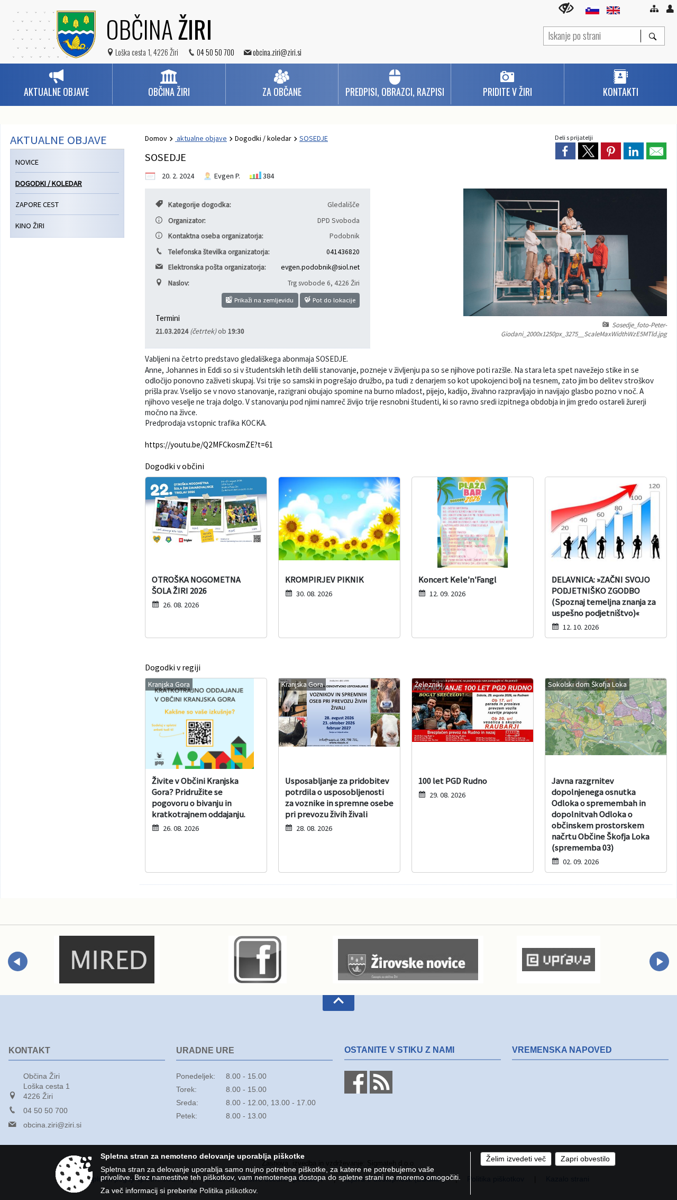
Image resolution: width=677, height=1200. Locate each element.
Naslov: (178, 283)
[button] (18, 961)
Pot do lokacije (333, 300)
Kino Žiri (29, 225)
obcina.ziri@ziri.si (277, 52)
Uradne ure (205, 1050)
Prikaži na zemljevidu (263, 300)
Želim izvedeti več (516, 1159)
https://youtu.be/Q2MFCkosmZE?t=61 (209, 445)
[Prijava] (670, 8)
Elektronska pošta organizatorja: (217, 267)
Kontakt (29, 1050)
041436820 (343, 251)
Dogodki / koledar (263, 138)
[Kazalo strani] (654, 8)
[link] (565, 150)
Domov (156, 138)
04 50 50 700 (215, 52)
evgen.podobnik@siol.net (320, 267)
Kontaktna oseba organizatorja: (215, 235)
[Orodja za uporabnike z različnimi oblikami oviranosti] (566, 8)
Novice (27, 162)
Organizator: (187, 220)
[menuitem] (56, 84)
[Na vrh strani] (338, 1003)
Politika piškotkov (227, 1191)
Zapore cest (37, 204)
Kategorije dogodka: (199, 204)
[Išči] (652, 36)
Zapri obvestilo (585, 1159)
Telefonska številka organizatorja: (219, 251)
